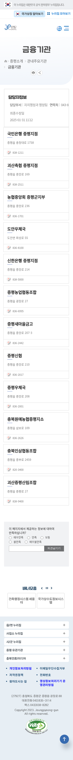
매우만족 (18, 537)
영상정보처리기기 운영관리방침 (52, 683)
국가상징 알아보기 (32, 14)
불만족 (17, 542)
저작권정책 (16, 675)
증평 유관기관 (14, 650)
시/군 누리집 (13, 642)
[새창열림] (36, 726)
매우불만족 (35, 542)
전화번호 (45, 675)
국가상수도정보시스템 (50, 601)
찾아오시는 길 (18, 681)
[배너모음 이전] (41, 588)
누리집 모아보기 (60, 13)
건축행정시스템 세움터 (22, 601)
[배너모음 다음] (51, 588)
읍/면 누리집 (13, 625)
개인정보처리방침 (20, 668)
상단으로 (64, 739)
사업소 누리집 (14, 633)
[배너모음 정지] (46, 588)
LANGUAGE (59, 28)
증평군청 (10, 27)
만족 (34, 537)
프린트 (33, 73)
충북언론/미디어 (16, 658)
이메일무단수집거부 (52, 668)
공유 (39, 73)
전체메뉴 (66, 27)
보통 (47, 537)
